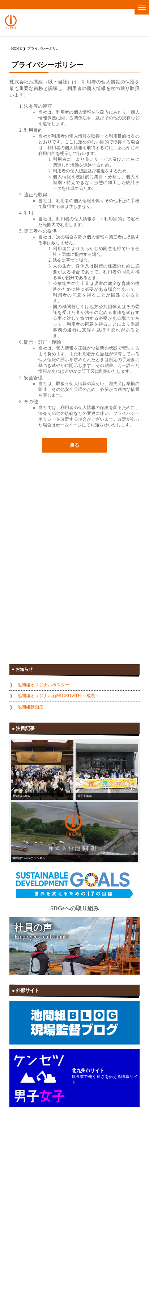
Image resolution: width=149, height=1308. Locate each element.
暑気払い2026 (21, 796)
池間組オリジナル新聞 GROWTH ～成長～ (58, 695)
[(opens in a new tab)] (75, 832)
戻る (74, 445)
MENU (142, 7)
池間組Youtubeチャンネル (28, 858)
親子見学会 (84, 796)
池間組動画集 (30, 707)
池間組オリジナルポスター (43, 684)
